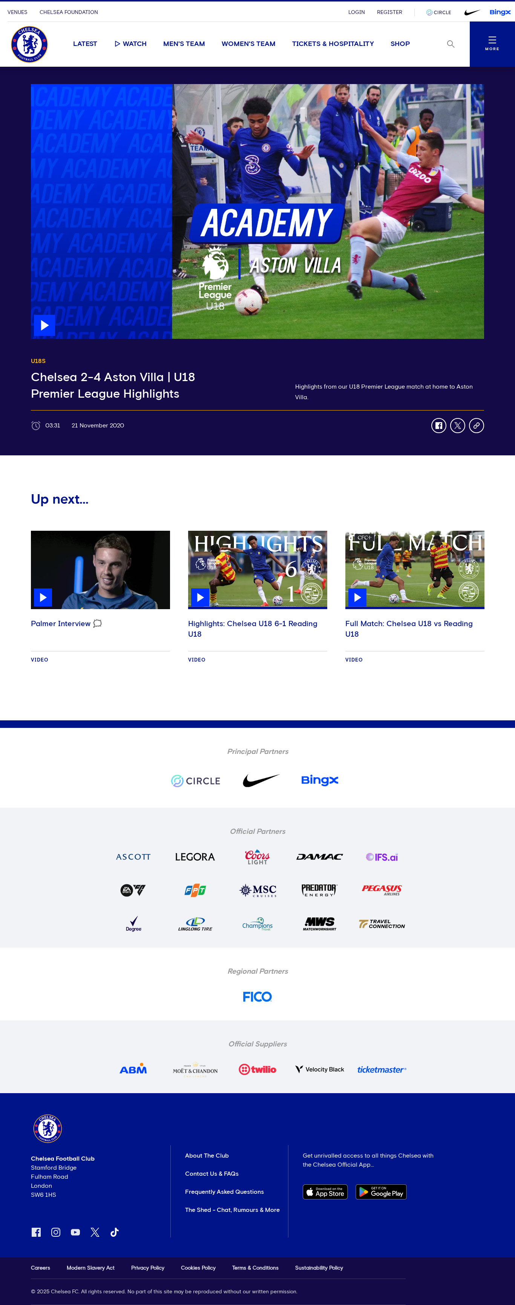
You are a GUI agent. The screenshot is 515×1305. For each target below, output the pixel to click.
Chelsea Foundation (69, 12)
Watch (135, 44)
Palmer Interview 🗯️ (66, 624)
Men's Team (184, 44)
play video (46, 88)
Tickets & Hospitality (333, 44)
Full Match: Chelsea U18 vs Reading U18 (409, 629)
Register (389, 12)
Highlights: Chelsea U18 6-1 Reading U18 (252, 629)
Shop (400, 44)
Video (40, 660)
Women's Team (249, 44)
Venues (18, 12)
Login (356, 12)
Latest (85, 44)
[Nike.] (471, 12)
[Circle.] (441, 12)
